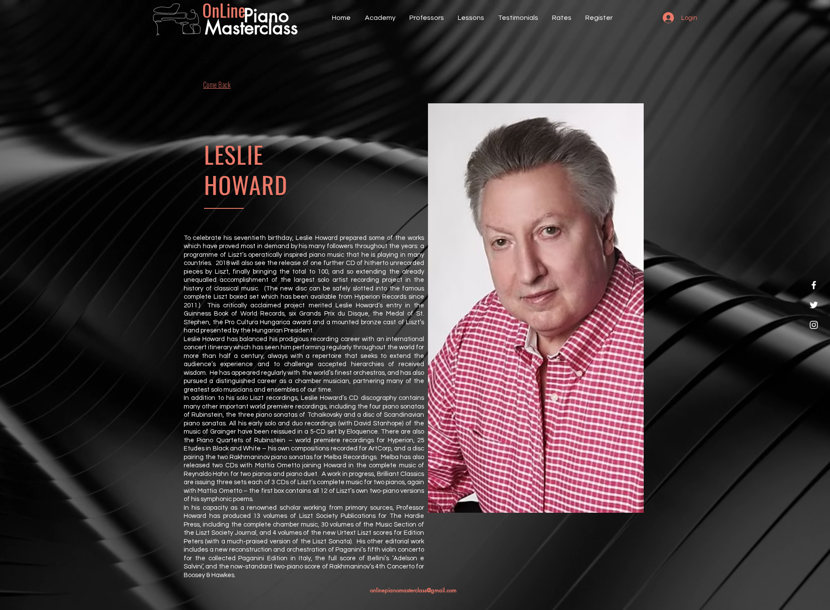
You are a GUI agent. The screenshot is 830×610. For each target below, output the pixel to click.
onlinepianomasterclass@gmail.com (413, 590)
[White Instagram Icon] (813, 324)
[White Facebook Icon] (813, 285)
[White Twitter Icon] (813, 305)
